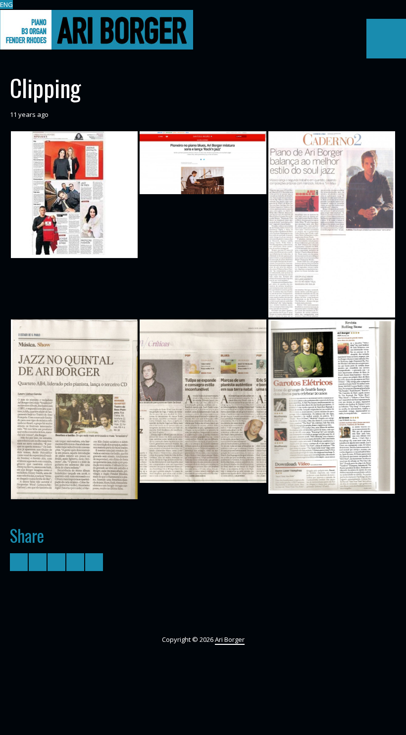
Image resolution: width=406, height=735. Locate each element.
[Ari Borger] (96, 30)
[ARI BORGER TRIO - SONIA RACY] (74, 194)
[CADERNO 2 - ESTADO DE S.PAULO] (74, 409)
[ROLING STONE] (331, 406)
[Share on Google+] (56, 562)
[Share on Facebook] (38, 562)
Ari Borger (230, 639)
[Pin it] (75, 562)
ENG (6, 4)
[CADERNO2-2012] (203, 401)
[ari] (203, 162)
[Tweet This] (19, 562)
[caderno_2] (331, 224)
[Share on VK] (94, 562)
